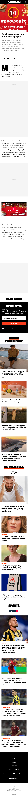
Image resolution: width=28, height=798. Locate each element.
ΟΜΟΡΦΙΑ (4, 563)
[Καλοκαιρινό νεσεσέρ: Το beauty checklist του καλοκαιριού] (14, 389)
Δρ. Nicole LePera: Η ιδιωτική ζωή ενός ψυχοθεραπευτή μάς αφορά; (13, 538)
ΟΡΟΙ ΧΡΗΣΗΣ (14, 765)
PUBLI (3, 32)
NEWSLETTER (14, 778)
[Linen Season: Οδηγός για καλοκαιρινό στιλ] (14, 358)
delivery (13, 141)
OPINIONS (4, 643)
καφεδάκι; (19, 143)
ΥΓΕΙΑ (3, 504)
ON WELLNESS (14, 467)
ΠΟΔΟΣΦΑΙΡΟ (5, 676)
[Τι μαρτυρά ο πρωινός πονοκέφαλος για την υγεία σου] (14, 490)
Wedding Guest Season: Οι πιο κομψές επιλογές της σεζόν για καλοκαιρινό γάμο (13, 427)
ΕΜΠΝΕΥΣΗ (5, 534)
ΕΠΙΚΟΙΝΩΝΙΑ (14, 755)
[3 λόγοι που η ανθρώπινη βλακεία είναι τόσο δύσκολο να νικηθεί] (14, 582)
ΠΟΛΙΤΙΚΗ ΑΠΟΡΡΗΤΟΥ (14, 769)
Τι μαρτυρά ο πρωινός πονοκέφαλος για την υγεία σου (12, 508)
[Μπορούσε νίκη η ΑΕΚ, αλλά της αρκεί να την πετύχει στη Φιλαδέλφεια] (14, 629)
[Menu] (2, 2)
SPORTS (14, 606)
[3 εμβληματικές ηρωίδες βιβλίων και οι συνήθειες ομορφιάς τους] (14, 553)
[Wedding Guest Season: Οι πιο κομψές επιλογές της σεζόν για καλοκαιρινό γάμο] (14, 415)
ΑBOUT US (14, 762)
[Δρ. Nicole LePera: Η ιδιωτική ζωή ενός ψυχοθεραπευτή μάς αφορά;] (14, 524)
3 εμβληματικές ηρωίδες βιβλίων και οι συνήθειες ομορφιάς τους (11, 568)
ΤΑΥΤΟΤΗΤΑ (14, 758)
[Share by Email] (14, 58)
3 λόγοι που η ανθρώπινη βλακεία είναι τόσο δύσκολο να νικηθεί (13, 597)
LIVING (3, 592)
